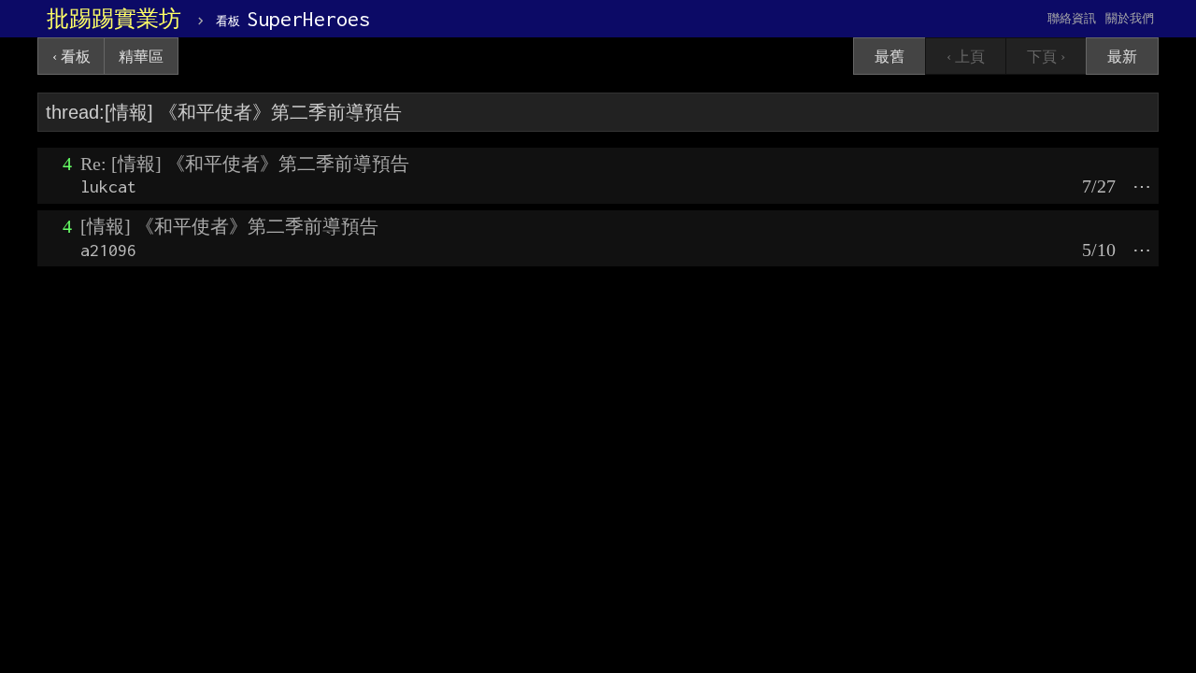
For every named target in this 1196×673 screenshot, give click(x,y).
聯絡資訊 (1071, 18)
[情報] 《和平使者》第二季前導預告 (229, 226)
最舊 (889, 56)
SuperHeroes (293, 19)
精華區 (141, 56)
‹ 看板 (71, 56)
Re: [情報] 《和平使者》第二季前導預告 (244, 163)
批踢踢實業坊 (114, 19)
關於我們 (1129, 18)
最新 (1122, 56)
